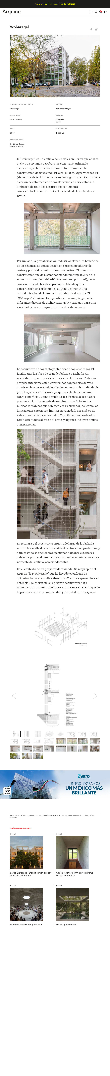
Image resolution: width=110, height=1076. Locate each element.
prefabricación (61, 815)
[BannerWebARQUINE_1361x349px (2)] (55, 797)
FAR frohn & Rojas (63, 109)
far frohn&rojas (48, 815)
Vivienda (13, 817)
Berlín (58, 122)
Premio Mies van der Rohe (77, 815)
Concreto (38, 815)
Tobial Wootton (16, 146)
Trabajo (92, 815)
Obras (13, 834)
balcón (25, 815)
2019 (12, 133)
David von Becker (17, 144)
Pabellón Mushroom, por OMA (26, 925)
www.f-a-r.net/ (16, 120)
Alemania (60, 120)
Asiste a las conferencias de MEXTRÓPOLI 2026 (55, 4)
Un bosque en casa (66, 925)
